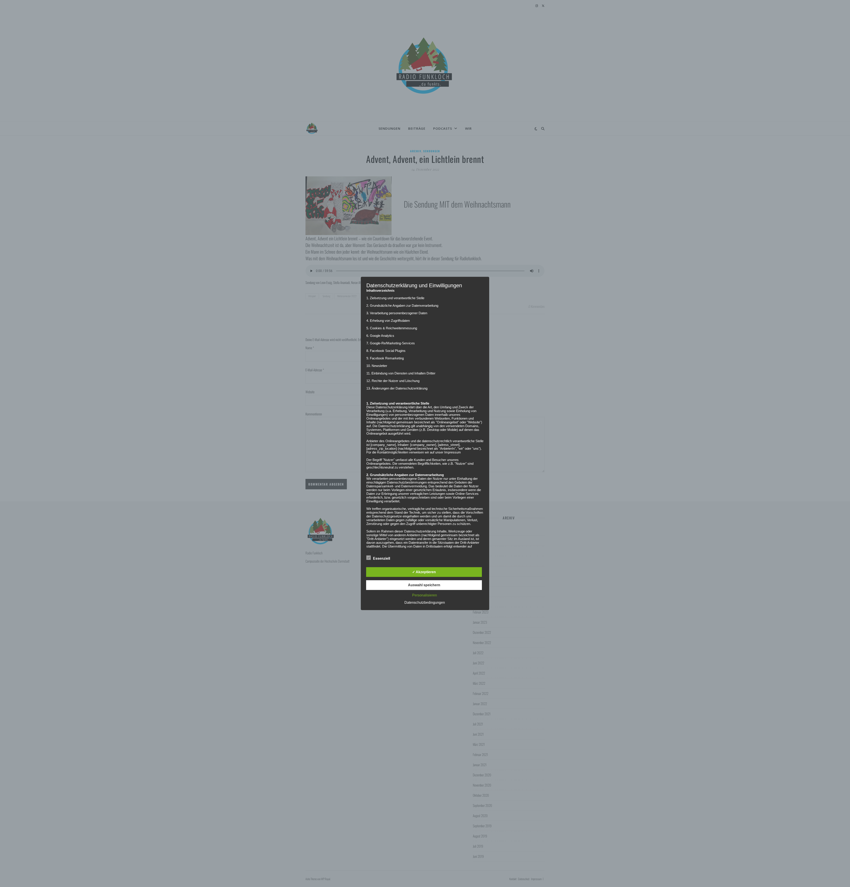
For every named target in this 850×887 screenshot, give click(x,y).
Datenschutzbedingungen (424, 602)
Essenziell (381, 558)
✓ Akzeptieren (424, 572)
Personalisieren (424, 595)
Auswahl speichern (424, 585)
